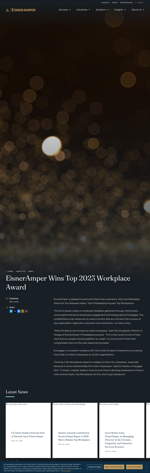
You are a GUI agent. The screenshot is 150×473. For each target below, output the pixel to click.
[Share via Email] (22, 311)
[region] (75, 467)
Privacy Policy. (66, 471)
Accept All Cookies (134, 467)
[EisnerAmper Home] (20, 10)
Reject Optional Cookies (114, 467)
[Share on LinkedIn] (11, 311)
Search (140, 2)
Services (63, 9)
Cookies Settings (94, 467)
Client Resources (126, 2)
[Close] (146, 466)
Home (10, 271)
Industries (82, 9)
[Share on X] (15, 311)
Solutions (101, 9)
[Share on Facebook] (18, 311)
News (31, 271)
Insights (118, 9)
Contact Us (105, 2)
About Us (137, 9)
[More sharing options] (26, 311)
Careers (115, 2)
